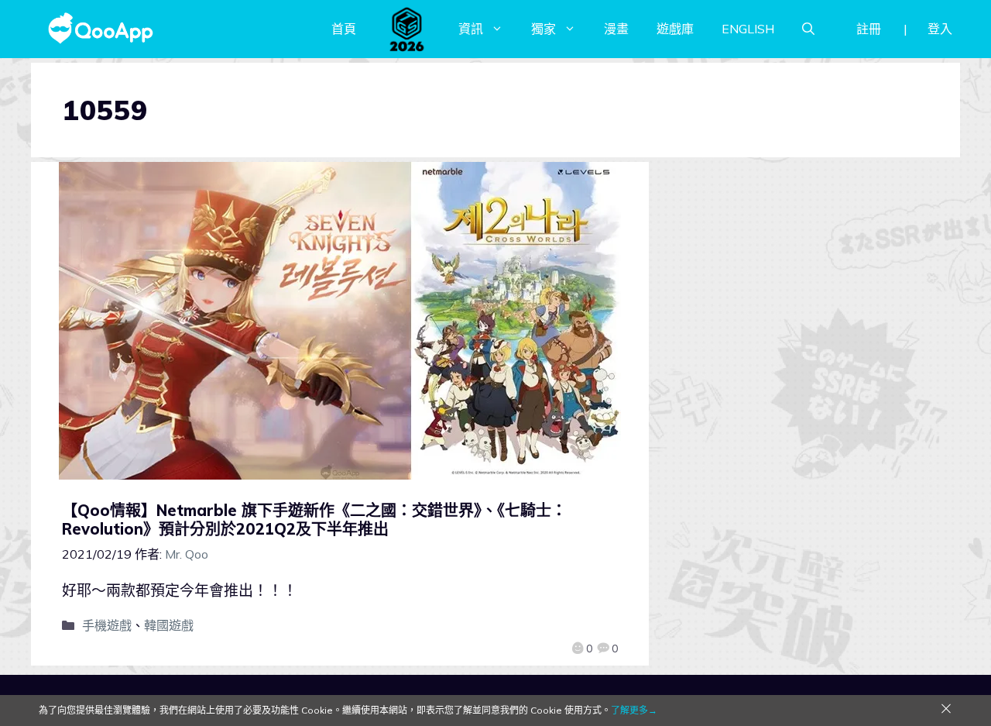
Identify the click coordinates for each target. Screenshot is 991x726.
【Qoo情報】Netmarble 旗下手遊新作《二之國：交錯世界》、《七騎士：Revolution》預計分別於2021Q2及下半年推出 (314, 519)
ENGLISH (748, 28)
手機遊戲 (107, 625)
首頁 (343, 28)
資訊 (470, 28)
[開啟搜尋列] (808, 28)
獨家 (543, 28)
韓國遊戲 (169, 625)
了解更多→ (634, 710)
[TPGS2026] (407, 28)
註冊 (868, 28)
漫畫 (616, 28)
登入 (940, 28)
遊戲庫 (675, 28)
